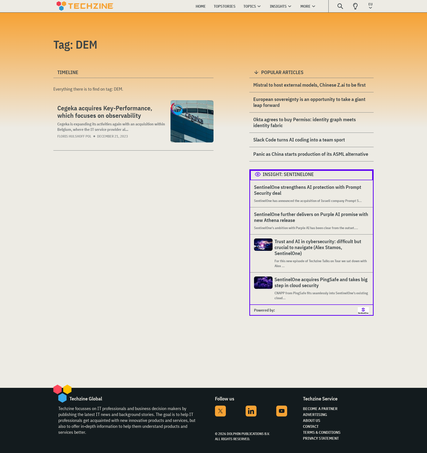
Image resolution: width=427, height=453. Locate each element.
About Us (311, 420)
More (305, 6)
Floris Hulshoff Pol (74, 136)
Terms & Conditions (322, 432)
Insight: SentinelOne (288, 174)
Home (201, 6)
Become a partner (320, 408)
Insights (278, 6)
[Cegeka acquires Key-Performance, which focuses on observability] (192, 121)
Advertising (315, 414)
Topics (249, 6)
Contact (311, 426)
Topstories (224, 6)
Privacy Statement (321, 438)
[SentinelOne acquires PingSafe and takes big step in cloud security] (263, 288)
